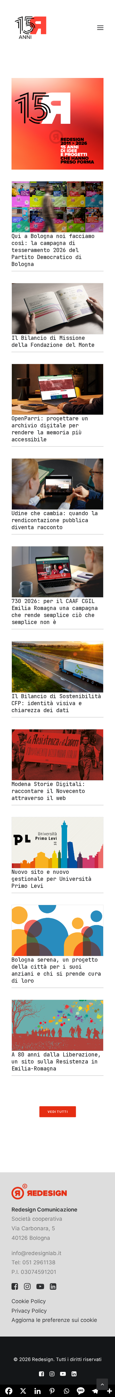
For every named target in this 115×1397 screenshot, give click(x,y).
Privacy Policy (29, 1311)
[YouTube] (40, 1288)
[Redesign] (31, 28)
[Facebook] (15, 1288)
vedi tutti (57, 1111)
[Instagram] (27, 1288)
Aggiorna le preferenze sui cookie (54, 1320)
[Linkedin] (53, 1288)
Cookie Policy (29, 1301)
